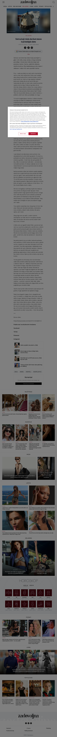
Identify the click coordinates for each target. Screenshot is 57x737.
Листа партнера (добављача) (16, 129)
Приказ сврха (23, 133)
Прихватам (33, 133)
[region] (28, 122)
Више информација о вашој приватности (29, 121)
